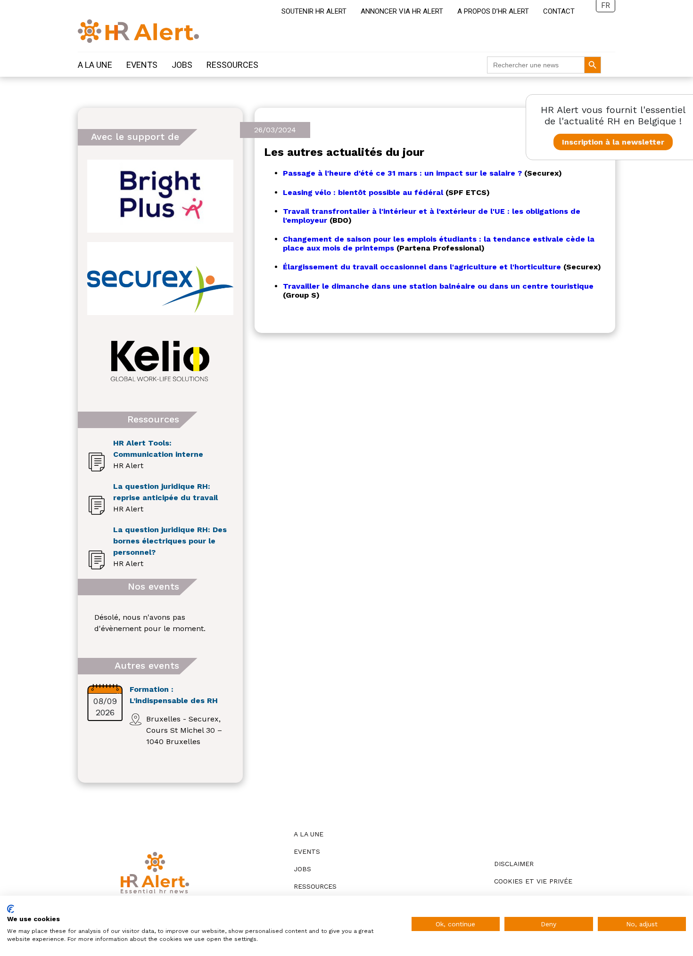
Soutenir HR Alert (313, 11)
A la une (95, 65)
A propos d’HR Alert (493, 11)
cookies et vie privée (533, 881)
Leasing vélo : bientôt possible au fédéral (363, 192)
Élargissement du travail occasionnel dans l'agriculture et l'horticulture (422, 266)
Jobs (182, 65)
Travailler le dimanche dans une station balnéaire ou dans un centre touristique (438, 286)
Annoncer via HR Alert (402, 11)
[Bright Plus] (160, 196)
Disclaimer (514, 863)
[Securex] (160, 278)
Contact (559, 11)
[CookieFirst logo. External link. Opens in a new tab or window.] (10, 909)
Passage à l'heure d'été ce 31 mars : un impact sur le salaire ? (402, 173)
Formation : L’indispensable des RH (174, 695)
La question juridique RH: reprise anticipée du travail (165, 492)
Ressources (232, 65)
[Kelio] (160, 360)
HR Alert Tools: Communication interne (158, 448)
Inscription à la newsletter (613, 142)
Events (141, 65)
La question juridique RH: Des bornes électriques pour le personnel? (170, 541)
